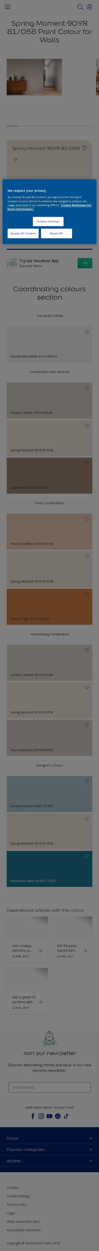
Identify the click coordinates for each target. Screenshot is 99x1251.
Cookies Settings (48, 221)
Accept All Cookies (23, 233)
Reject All (56, 233)
